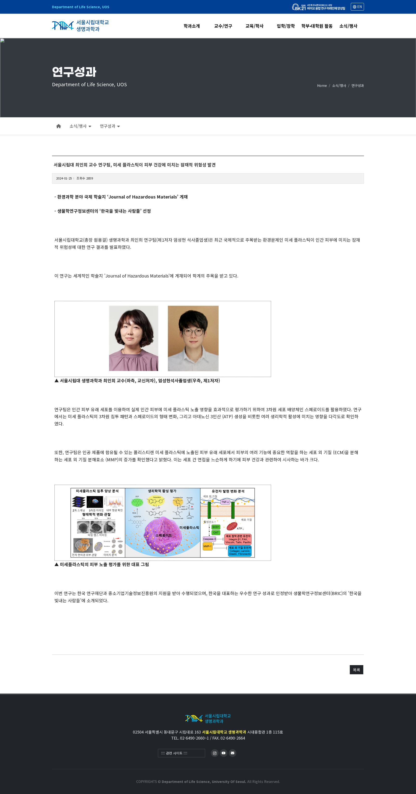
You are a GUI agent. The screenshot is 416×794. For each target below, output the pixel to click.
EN (359, 6)
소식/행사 (348, 26)
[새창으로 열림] (318, 6)
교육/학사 (255, 26)
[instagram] (215, 753)
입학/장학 (286, 26)
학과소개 (192, 26)
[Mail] (232, 753)
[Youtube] (224, 753)
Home (322, 85)
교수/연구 (223, 26)
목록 (356, 670)
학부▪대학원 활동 (317, 26)
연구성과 (357, 85)
